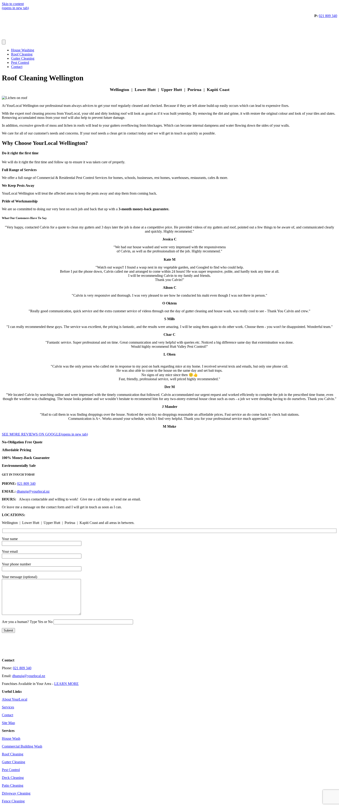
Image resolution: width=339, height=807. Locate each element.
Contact (16, 67)
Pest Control (20, 62)
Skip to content (13, 4)
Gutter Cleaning (22, 58)
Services (8, 707)
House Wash (11, 738)
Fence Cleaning (13, 801)
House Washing (22, 50)
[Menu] (4, 42)
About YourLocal (14, 699)
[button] (169, 359)
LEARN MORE (66, 684)
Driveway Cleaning (16, 793)
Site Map (8, 723)
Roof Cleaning (22, 54)
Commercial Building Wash (22, 746)
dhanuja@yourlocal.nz (33, 491)
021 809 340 (328, 16)
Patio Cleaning (12, 785)
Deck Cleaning (13, 778)
